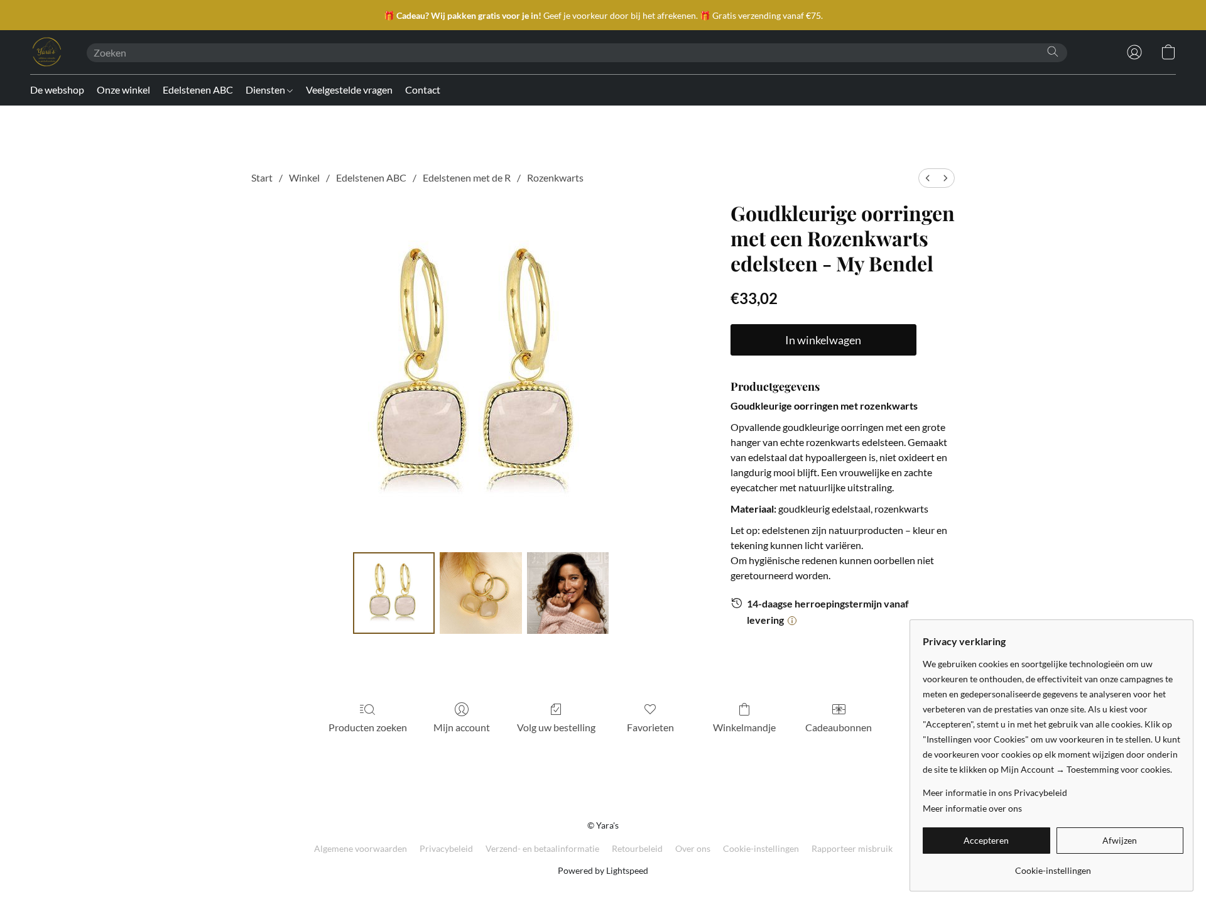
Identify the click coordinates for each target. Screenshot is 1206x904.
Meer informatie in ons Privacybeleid (995, 792)
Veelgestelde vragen (349, 89)
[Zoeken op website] (1052, 51)
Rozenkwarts (555, 177)
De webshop (57, 89)
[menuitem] (928, 178)
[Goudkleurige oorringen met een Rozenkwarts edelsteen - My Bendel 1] (480, 593)
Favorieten (650, 727)
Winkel (304, 177)
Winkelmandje (744, 727)
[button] (46, 52)
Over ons (692, 848)
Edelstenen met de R (467, 177)
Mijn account (461, 727)
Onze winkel (123, 89)
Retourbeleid (637, 848)
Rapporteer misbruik (852, 848)
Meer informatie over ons (972, 808)
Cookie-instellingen (761, 848)
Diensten (266, 89)
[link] (1053, 866)
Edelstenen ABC (198, 89)
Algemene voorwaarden (360, 848)
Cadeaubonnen (838, 727)
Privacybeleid (446, 848)
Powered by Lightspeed (603, 870)
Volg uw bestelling (556, 727)
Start (262, 177)
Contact (422, 89)
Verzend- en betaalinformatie (542, 848)
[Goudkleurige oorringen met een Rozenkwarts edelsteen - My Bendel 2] (568, 593)
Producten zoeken (368, 727)
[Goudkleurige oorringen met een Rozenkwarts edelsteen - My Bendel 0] (394, 593)
